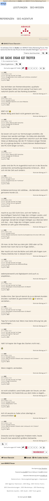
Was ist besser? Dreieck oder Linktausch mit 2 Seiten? (22, 358)
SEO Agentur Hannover (13, 484)
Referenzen (7, 18)
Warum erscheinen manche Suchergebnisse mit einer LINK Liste (25, 235)
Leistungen (20, 7)
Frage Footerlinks (11, 381)
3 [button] (31, 68)
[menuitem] (43, 39)
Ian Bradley (43, 468)
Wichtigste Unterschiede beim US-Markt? (18, 286)
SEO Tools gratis (35, 491)
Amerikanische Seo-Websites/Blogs (16, 264)
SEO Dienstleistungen (12, 487)
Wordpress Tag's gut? (12, 334)
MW (5, 72)
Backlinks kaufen (13, 491)
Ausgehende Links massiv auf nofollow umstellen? (21, 77)
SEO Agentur (25, 18)
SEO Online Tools (37, 484)
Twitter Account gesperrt (13, 203)
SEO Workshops (26, 487)
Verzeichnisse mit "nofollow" (15, 180)
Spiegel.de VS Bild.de (12, 124)
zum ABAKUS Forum (8, 463)
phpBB (24, 472)
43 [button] (41, 68)
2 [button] (28, 68)
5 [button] (36, 68)
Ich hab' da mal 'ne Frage (13, 75)
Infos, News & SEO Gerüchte (14, 122)
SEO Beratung (39, 487)
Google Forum (10, 100)
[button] (23, 68)
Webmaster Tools (11, 403)
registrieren (43, 50)
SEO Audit (24, 491)
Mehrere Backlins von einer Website (17, 101)
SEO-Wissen (37, 7)
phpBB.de (43, 475)
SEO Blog (26, 484)
